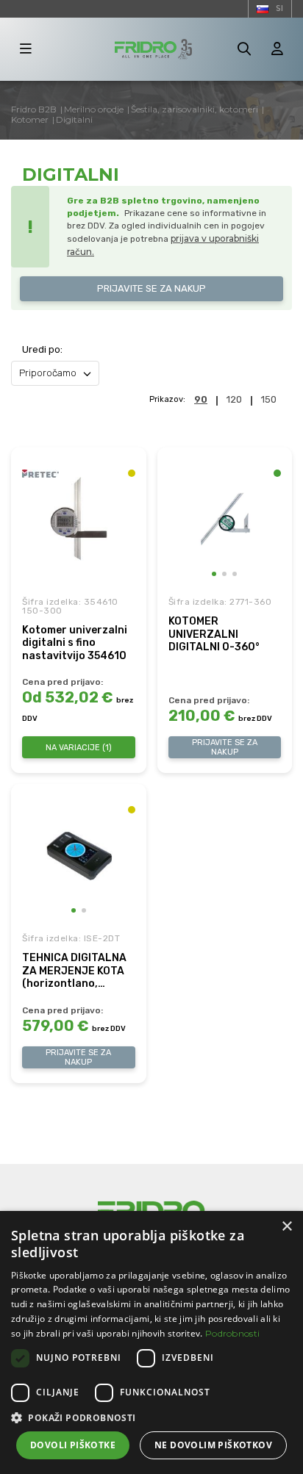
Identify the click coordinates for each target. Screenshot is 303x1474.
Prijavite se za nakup (151, 288)
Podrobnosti (232, 1333)
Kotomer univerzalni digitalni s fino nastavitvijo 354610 (74, 643)
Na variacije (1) (79, 747)
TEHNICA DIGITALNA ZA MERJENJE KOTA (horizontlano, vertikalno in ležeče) (74, 971)
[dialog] (151, 1342)
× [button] (286, 1226)
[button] (214, 574)
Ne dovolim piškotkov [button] (213, 1445)
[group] (225, 519)
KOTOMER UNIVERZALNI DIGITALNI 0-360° (214, 634)
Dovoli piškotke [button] (72, 1445)
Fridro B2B (34, 109)
